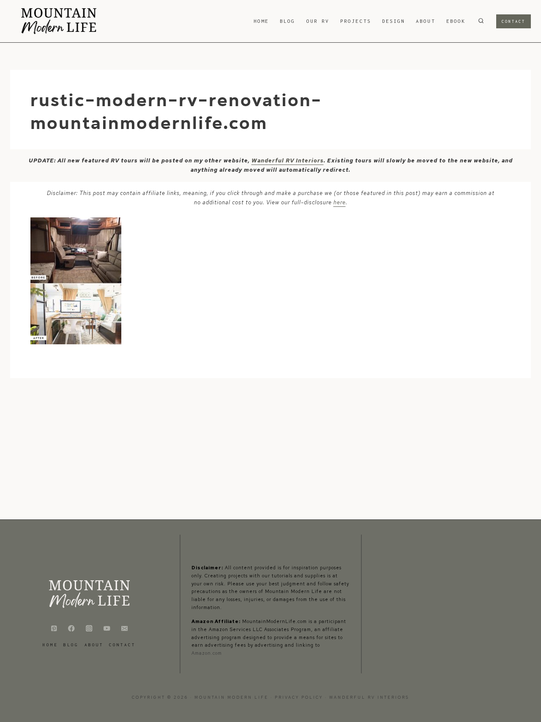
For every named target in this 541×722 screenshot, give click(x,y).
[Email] (124, 628)
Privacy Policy (300, 697)
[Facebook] (71, 628)
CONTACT (122, 644)
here (339, 202)
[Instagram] (89, 628)
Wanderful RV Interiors (287, 160)
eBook (455, 21)
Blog (287, 21)
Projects (355, 21)
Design (393, 21)
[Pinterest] (53, 628)
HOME (261, 21)
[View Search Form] (481, 21)
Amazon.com (206, 653)
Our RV (317, 21)
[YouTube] (106, 628)
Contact (513, 21)
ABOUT (425, 21)
